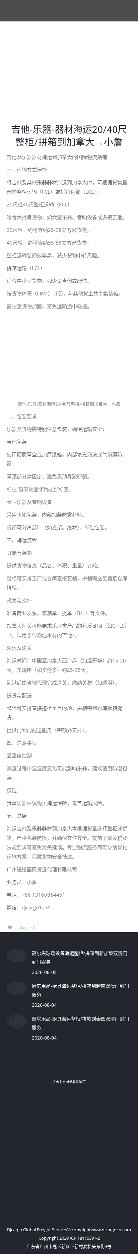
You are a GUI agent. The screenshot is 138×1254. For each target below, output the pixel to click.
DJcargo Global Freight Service (36, 1230)
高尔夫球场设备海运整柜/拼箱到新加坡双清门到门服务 (79, 957)
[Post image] (17, 955)
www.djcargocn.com (111, 1230)
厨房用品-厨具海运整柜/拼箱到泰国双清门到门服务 (80, 1023)
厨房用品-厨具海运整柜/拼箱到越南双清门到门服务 (80, 990)
